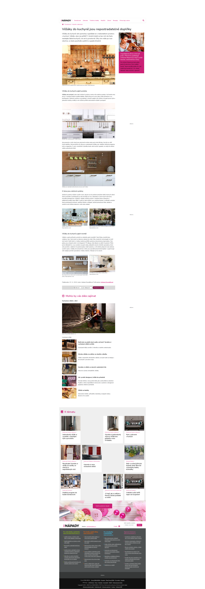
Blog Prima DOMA (110, 580)
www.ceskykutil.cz (88, 533)
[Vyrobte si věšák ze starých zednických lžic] (69, 369)
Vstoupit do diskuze (98, 287)
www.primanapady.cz (130, 533)
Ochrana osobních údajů (88, 587)
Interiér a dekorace (72, 432)
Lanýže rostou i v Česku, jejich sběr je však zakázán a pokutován (72, 537)
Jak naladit (105, 582)
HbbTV (110, 582)
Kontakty (103, 580)
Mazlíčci (103, 20)
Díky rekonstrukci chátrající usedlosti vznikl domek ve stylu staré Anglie (112, 539)
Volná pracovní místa (117, 582)
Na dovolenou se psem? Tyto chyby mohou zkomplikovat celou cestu (133, 553)
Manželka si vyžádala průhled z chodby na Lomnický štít (112, 557)
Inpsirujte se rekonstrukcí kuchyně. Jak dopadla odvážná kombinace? (112, 551)
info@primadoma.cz (91, 526)
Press (96, 582)
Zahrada (85, 20)
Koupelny (133, 490)
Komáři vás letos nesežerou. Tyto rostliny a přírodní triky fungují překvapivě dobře (133, 559)
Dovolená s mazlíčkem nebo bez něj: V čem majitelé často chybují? (133, 537)
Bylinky (132, 461)
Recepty (115, 20)
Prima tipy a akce (125, 20)
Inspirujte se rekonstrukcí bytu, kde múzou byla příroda (112, 561)
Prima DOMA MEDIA (95, 580)
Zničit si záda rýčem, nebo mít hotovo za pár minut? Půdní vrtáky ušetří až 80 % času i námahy (92, 565)
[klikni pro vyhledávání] (143, 20)
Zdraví (109, 20)
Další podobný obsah (102, 506)
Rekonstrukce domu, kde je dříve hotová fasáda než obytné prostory (92, 547)
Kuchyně (70, 490)
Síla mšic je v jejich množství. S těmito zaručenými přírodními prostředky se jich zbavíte (72, 557)
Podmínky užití (98, 587)
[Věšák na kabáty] (69, 393)
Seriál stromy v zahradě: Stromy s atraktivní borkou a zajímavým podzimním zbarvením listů (72, 551)
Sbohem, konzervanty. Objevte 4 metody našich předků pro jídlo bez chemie (133, 542)
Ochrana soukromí (106, 587)
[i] (88, 64)
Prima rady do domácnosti (115, 490)
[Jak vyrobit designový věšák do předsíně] (69, 381)
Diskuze (87, 287)
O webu (115, 526)
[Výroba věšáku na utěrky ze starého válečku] (69, 356)
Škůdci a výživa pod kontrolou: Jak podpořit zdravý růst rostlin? (72, 562)
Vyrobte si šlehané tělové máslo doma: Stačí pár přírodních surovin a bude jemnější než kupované (133, 566)
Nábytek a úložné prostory (94, 461)
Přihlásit (139, 525)
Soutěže (122, 580)
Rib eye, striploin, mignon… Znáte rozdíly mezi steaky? (133, 547)
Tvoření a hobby (94, 20)
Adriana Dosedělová (107, 282)
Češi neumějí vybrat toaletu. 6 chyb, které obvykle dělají (91, 537)
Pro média (117, 580)
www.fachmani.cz (108, 535)
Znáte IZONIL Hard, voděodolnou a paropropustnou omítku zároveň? (113, 545)
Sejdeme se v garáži (110, 565)
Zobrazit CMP (119, 587)
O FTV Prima (91, 582)
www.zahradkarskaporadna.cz (71, 533)
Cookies (113, 587)
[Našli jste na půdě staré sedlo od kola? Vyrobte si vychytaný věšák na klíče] (69, 344)
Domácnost (77, 20)
